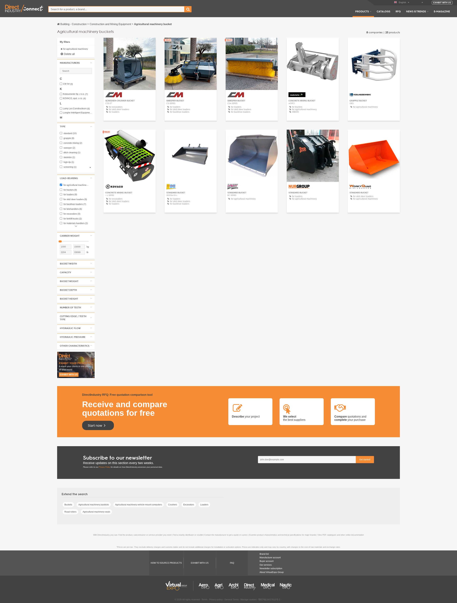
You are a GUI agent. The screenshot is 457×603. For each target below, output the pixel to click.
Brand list (264, 554)
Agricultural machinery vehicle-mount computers (138, 504)
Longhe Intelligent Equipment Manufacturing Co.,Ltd (77, 112)
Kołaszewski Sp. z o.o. (75, 94)
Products (362, 11)
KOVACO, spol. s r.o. (74, 98)
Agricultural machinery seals (96, 512)
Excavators (188, 504)
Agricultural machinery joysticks (93, 504)
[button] (76, 62)
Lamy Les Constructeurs (76, 108)
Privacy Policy (104, 467)
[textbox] (116, 9)
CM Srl (68, 84)
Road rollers (70, 512)
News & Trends (416, 11)
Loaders (204, 504)
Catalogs (383, 11)
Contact (313, 44)
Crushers (172, 504)
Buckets (68, 504)
